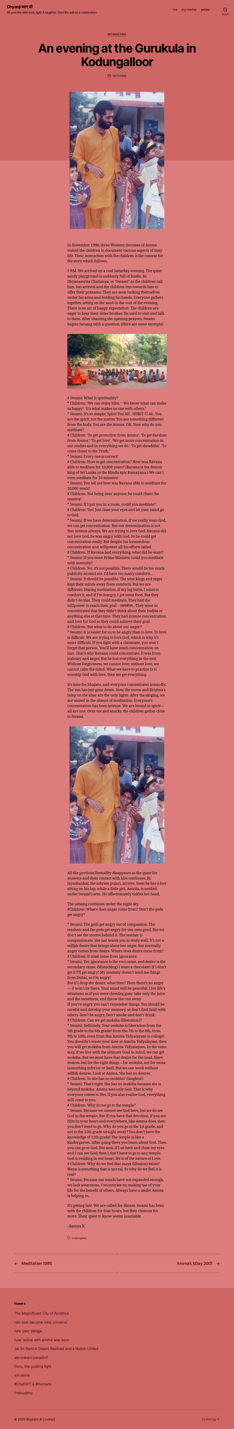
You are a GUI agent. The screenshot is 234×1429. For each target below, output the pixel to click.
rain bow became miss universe (40, 1322)
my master (189, 9)
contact (50, 1419)
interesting (117, 34)
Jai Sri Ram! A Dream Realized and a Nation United (56, 1349)
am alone (21, 1375)
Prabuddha (23, 1393)
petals (205, 9)
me (175, 9)
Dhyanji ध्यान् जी (19, 7)
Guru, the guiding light (32, 1366)
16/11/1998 (119, 76)
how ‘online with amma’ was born (41, 1340)
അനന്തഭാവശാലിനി (31, 1358)
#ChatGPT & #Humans (33, 1384)
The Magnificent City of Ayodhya (41, 1313)
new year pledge (28, 1331)
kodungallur (79, 1238)
